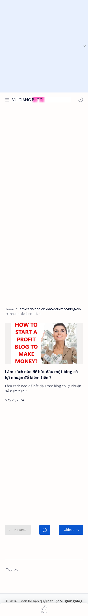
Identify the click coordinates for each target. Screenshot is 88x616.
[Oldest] (71, 530)
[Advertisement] (44, 46)
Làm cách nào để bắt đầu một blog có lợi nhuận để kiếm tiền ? (41, 374)
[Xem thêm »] (74, 400)
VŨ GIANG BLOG (27, 99)
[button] (80, 99)
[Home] (44, 530)
